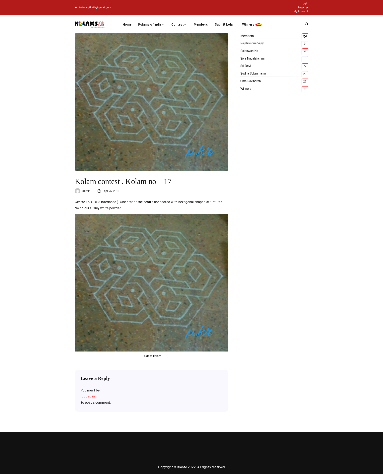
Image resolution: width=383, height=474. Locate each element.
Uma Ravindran (250, 81)
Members (201, 24)
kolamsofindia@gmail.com (94, 7)
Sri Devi (245, 66)
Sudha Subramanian (253, 73)
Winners (248, 24)
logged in (88, 396)
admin (86, 190)
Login (304, 3)
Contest (177, 24)
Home (127, 24)
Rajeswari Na (249, 51)
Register (303, 7)
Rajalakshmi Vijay (252, 43)
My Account (300, 11)
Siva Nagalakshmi (252, 58)
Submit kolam (225, 24)
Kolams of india (149, 24)
